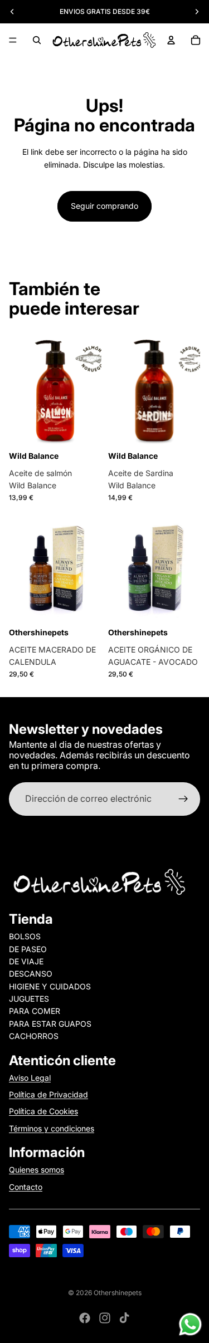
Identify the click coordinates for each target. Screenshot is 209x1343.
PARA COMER (34, 1011)
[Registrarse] (183, 799)
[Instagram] (104, 1318)
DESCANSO (30, 973)
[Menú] (13, 40)
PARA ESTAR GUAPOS (50, 1023)
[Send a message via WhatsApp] (190, 1324)
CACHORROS (34, 1036)
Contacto (25, 1187)
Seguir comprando (104, 205)
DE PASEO (28, 949)
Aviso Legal (30, 1077)
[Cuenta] (171, 40)
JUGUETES (29, 998)
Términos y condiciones (51, 1128)
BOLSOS (25, 936)
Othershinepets (118, 1292)
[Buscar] (37, 40)
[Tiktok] (124, 1318)
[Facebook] (84, 1318)
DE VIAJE (26, 961)
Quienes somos (36, 1169)
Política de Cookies (43, 1111)
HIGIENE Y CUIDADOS (50, 986)
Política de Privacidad (48, 1094)
